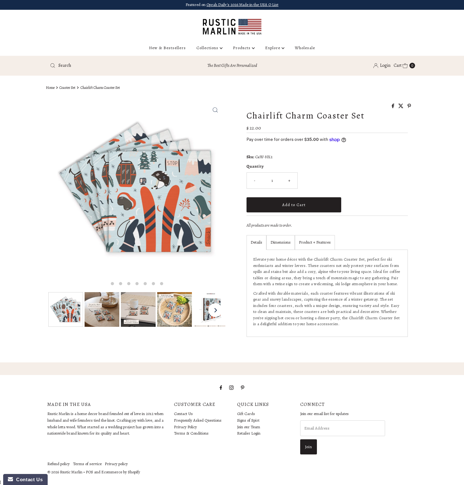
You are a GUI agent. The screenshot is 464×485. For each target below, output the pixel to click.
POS (89, 472)
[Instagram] (231, 387)
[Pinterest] (242, 387)
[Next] (215, 310)
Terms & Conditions (191, 433)
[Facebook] (221, 387)
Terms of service (87, 463)
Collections (208, 47)
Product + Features (315, 242)
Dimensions (281, 242)
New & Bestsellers (167, 47)
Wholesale (305, 47)
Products (242, 47)
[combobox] (107, 65)
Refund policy (58, 463)
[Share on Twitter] (401, 106)
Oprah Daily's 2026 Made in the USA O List (242, 4)
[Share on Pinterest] (409, 106)
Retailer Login (248, 433)
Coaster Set (67, 87)
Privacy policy (116, 463)
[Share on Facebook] (393, 106)
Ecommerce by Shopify (120, 472)
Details (256, 242)
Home (50, 87)
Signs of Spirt (248, 420)
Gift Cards (246, 413)
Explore (273, 47)
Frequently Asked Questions (198, 420)
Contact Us (183, 413)
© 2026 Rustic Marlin (64, 472)
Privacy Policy (185, 427)
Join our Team (248, 427)
